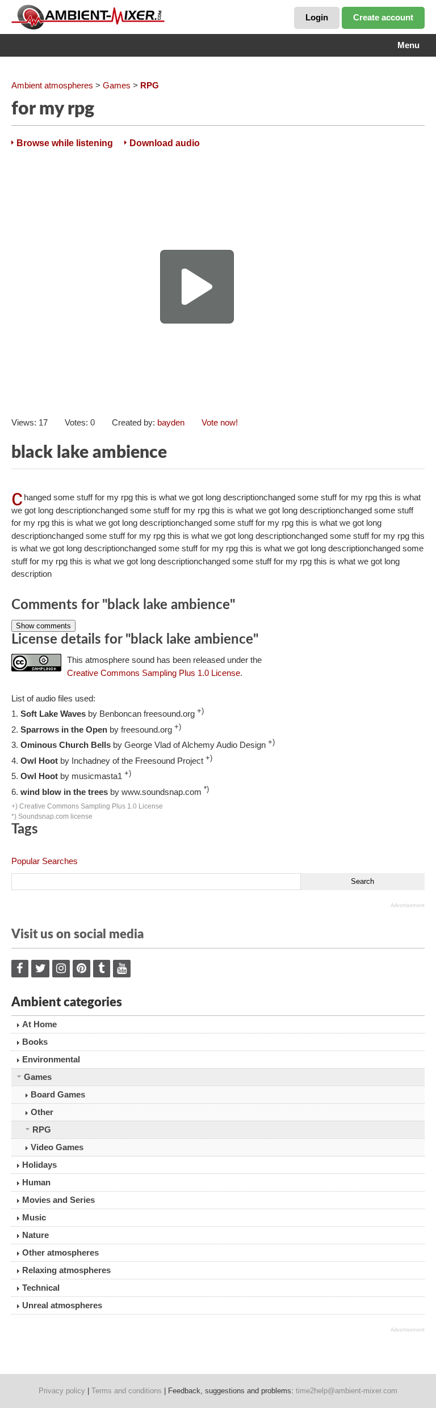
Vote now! (220, 422)
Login (316, 17)
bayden (171, 422)
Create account (383, 17)
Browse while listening (64, 143)
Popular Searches (44, 861)
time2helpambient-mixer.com (346, 1390)
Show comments (43, 626)
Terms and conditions (126, 1390)
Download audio (164, 143)
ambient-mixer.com (96, 17)
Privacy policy (62, 1390)
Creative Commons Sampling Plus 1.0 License (153, 673)
